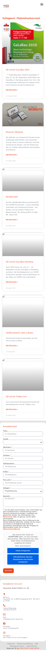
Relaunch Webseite (14, 132)
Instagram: (7, 636)
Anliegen (6, 488)
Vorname (6, 455)
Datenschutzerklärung (11, 529)
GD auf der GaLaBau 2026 (17, 70)
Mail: (5, 617)
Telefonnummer (8, 463)
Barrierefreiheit (31, 646)
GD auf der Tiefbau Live (16, 397)
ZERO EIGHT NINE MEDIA (29, 648)
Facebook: (7, 626)
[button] (42, 4)
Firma (5, 431)
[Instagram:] (4, 633)
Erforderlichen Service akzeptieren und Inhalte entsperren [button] (23, 559)
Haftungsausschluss (17, 646)
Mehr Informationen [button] (23, 546)
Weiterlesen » (12, 90)
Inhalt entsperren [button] (23, 551)
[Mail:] (4, 614)
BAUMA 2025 (12, 197)
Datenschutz (8, 517)
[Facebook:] (4, 623)
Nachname (7, 447)
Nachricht (6, 496)
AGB (36, 644)
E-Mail (5, 471)
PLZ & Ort (7, 480)
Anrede (5, 439)
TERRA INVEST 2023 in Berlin (19, 333)
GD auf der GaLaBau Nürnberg (19, 262)
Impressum (11, 644)
